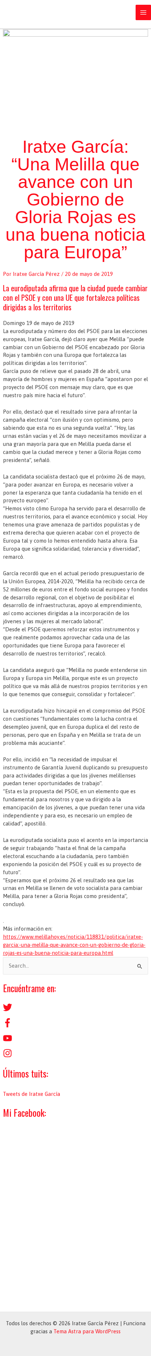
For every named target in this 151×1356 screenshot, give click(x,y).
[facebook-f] (7, 1025)
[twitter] (7, 1010)
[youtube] (7, 1041)
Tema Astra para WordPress (87, 1331)
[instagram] (7, 1056)
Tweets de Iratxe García (31, 1094)
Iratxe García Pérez (51, 12)
